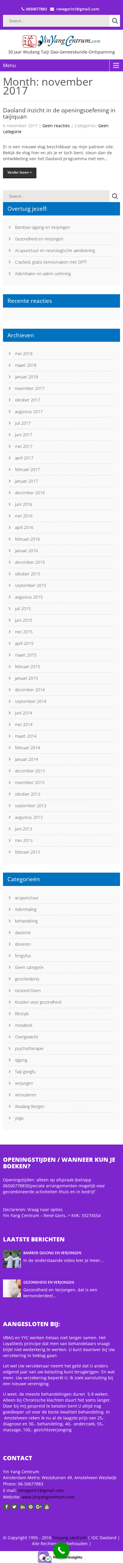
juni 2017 (23, 434)
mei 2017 (24, 446)
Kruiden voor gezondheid (38, 1002)
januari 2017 (26, 481)
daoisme (23, 932)
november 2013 (29, 782)
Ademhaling (25, 909)
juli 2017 (23, 423)
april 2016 (24, 527)
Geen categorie (29, 967)
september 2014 (30, 701)
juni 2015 (23, 620)
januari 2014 (26, 759)
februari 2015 (27, 666)
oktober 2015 (27, 574)
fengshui (23, 955)
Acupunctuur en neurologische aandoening (55, 250)
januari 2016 (26, 550)
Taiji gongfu (25, 1071)
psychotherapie (29, 1048)
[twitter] (14, 1506)
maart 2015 (25, 655)
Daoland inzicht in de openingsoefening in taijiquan (59, 113)
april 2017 (24, 458)
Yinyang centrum (70, 1537)
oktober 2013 (27, 794)
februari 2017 (27, 469)
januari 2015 (26, 678)
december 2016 (30, 492)
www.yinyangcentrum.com (47, 1497)
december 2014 (30, 689)
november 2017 (29, 388)
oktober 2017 (27, 400)
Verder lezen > (19, 172)
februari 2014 (27, 747)
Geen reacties (56, 125)
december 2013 (30, 771)
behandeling (26, 921)
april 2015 (24, 643)
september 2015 (30, 585)
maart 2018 (25, 365)
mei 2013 (24, 840)
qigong (21, 1060)
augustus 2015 (29, 597)
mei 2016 (24, 516)
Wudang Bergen (29, 1106)
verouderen (25, 1095)
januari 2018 (26, 377)
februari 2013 (27, 852)
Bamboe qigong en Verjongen (42, 227)
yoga (19, 1118)
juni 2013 (23, 829)
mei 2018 (24, 353)
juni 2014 (23, 713)
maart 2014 (25, 736)
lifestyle (22, 1013)
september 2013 (30, 805)
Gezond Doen (28, 990)
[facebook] (6, 1506)
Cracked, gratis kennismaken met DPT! (51, 262)
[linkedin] (22, 1506)
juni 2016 (23, 504)
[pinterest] (30, 1506)
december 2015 (30, 562)
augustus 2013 (29, 817)
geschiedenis (27, 979)
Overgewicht (26, 1037)
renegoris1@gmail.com (41, 1490)
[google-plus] (38, 1506)
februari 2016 (27, 539)
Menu (9, 65)
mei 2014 (24, 724)
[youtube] (46, 1506)
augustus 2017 (29, 411)
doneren (23, 944)
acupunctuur (27, 898)
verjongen (24, 1083)
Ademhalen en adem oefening (43, 273)
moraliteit (24, 1025)
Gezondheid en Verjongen (39, 239)
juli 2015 (23, 608)
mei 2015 (24, 632)
